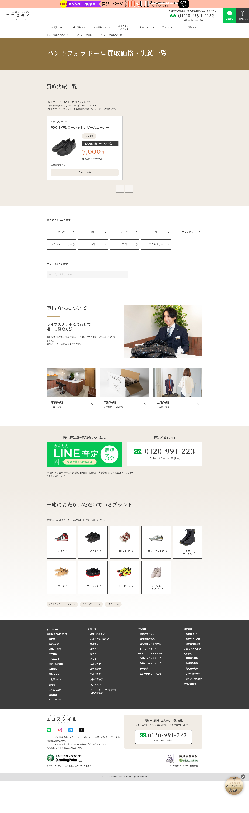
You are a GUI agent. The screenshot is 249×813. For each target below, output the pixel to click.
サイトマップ (55, 700)
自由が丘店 (95, 664)
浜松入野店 (95, 674)
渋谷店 (93, 654)
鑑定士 (52, 639)
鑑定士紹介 (54, 644)
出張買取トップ (147, 634)
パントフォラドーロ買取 (82, 35)
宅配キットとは (193, 639)
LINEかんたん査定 (192, 649)
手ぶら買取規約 (193, 674)
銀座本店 (94, 644)
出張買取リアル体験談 (150, 644)
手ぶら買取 (54, 659)
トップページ (53, 629)
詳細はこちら (84, 172)
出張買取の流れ (147, 639)
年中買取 (53, 654)
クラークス (114, 604)
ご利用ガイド (55, 679)
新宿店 (93, 649)
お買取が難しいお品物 (150, 674)
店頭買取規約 (192, 658)
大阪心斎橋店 (96, 679)
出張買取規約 (192, 663)
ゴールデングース (92, 604)
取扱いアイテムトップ (150, 663)
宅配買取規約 (192, 668)
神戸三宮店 (95, 685)
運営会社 (53, 695)
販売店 (52, 685)
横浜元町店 (95, 669)
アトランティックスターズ (62, 604)
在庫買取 (53, 669)
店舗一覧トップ (97, 634)
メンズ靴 (90, 136)
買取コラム (54, 674)
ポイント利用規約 (194, 679)
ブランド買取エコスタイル (57, 35)
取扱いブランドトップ (150, 658)
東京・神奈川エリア (99, 639)
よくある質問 (55, 690)
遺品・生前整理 (56, 664)
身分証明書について (56, 476)
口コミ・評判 (55, 649)
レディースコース (148, 649)
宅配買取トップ (193, 634)
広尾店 (93, 659)
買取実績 (144, 668)
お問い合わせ (190, 684)
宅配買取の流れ (193, 644)
